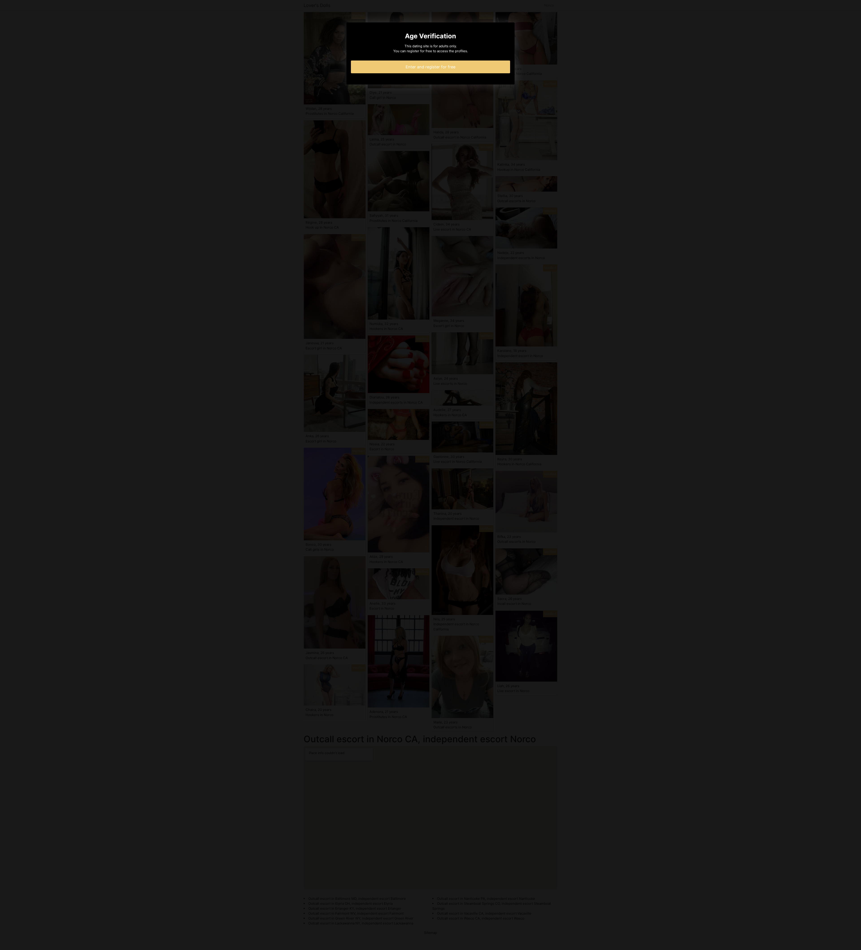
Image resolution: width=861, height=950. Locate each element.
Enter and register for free (430, 67)
